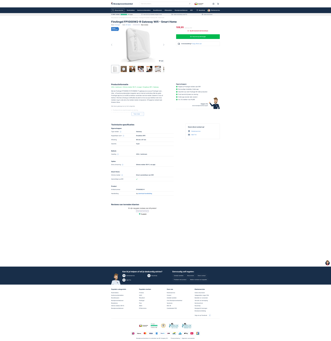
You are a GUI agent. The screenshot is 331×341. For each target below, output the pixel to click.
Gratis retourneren (208, 14)
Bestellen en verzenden (201, 298)
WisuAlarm (142, 298)
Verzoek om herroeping (201, 300)
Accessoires (135, 17)
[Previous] (113, 45)
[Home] (122, 3)
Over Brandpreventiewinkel (174, 300)
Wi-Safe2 (128, 24)
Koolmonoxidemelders (144, 10)
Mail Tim (194, 134)
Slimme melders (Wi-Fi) (117, 305)
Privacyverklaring (175, 338)
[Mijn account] (213, 4)
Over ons (170, 289)
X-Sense (141, 292)
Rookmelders (131, 10)
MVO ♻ (169, 305)
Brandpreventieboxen (181, 10)
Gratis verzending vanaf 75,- (180, 14)
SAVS (140, 295)
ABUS (140, 305)
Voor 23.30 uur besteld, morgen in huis (152, 14)
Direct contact (202, 275)
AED (191, 10)
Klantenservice (195, 131)
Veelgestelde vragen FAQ (202, 295)
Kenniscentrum (199, 303)
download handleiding (145, 193)
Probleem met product (180, 279)
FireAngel (117, 24)
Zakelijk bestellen (179, 275)
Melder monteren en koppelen (198, 279)
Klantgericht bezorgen (201, 308)
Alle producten (119, 10)
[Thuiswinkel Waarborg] (199, 3)
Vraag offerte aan (197, 43)
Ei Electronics (142, 308)
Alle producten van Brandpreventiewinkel (121, 17)
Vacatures (169, 303)
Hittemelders (168, 10)
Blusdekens (114, 303)
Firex (140, 303)
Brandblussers (157, 10)
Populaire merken (145, 289)
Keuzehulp (154, 275)
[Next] (162, 45)
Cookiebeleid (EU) (172, 308)
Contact (169, 295)
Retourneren (190, 275)
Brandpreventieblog (200, 311)
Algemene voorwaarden (188, 338)
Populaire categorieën (118, 289)
